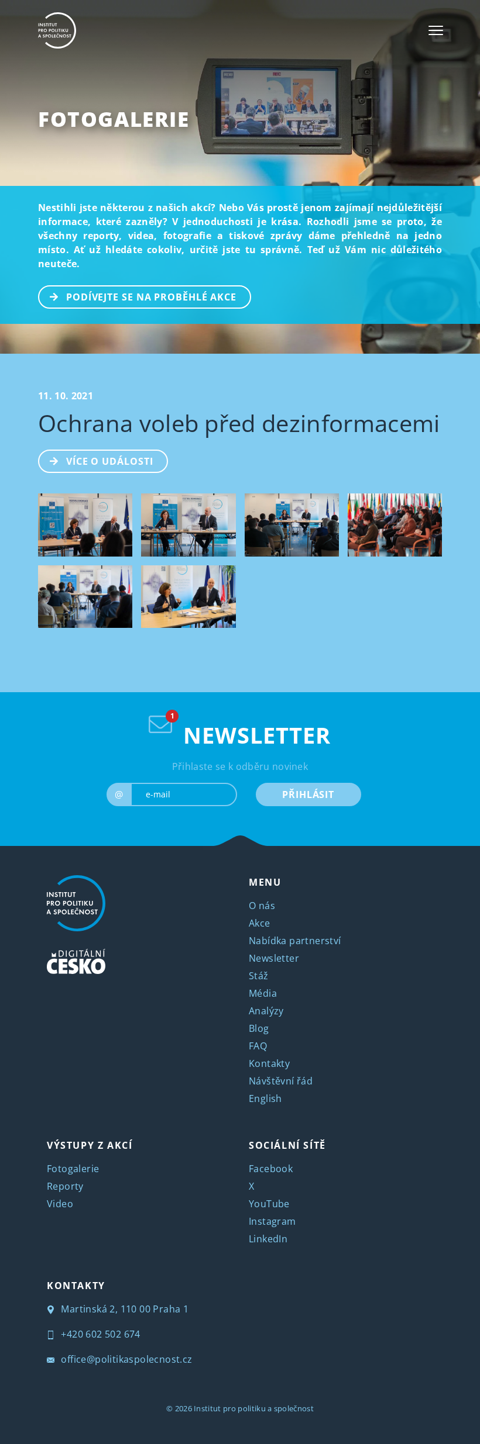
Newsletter (274, 958)
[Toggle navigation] (436, 30)
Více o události (109, 461)
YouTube (269, 1203)
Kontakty (269, 1063)
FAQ (258, 1045)
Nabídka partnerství (295, 940)
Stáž (259, 975)
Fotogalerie (114, 119)
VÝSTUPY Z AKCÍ (89, 1145)
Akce (259, 923)
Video (60, 1203)
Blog (259, 1028)
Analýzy (266, 1010)
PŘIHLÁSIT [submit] (308, 794)
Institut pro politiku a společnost (254, 1408)
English (265, 1098)
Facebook (271, 1168)
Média (263, 993)
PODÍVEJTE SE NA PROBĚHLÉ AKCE (151, 297)
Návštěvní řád (281, 1081)
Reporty (65, 1186)
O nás (262, 905)
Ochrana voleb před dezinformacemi (239, 423)
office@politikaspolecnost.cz (126, 1359)
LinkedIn (268, 1238)
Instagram (272, 1221)
